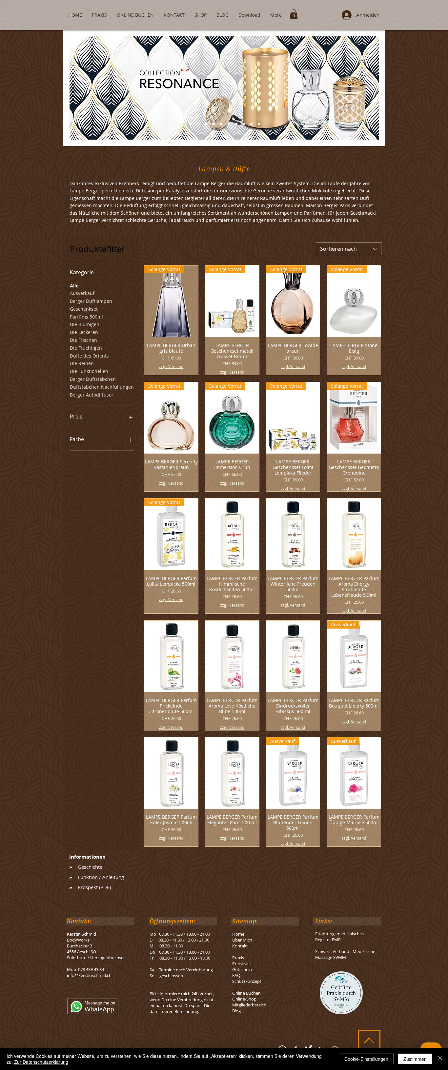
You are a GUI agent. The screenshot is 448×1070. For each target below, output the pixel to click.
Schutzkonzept (246, 981)
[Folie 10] (190, 124)
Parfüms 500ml (86, 317)
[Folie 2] (221, 124)
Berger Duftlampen (91, 301)
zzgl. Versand (171, 366)
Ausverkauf (82, 293)
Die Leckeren (84, 332)
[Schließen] (440, 1059)
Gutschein (242, 969)
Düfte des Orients (89, 356)
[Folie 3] (229, 124)
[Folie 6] (251, 124)
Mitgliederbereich (249, 1005)
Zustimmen (415, 1059)
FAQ (236, 975)
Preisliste (241, 963)
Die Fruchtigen (86, 348)
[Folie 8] (205, 124)
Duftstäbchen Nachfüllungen (102, 387)
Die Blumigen (84, 324)
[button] (294, 14)
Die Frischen (83, 340)
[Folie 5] (244, 124)
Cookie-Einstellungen (366, 1059)
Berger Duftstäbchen (93, 379)
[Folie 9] (197, 124)
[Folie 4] (236, 124)
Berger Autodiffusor (91, 395)
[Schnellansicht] (232, 534)
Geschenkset (84, 309)
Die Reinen (82, 363)
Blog (236, 1011)
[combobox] (348, 248)
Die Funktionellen (89, 371)
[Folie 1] (214, 124)
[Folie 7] (259, 124)
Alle (74, 285)
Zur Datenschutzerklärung (41, 1062)
